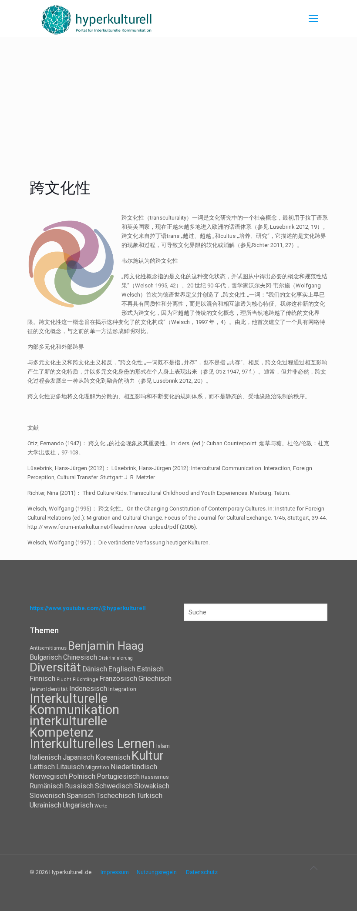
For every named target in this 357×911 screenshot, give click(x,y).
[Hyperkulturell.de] (96, 18)
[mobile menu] (313, 18)
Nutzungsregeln (157, 872)
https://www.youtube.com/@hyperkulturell (88, 608)
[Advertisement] (178, 102)
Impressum (115, 872)
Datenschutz (202, 872)
